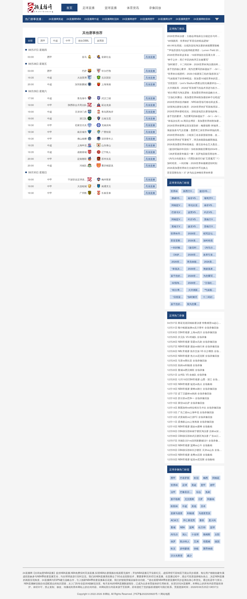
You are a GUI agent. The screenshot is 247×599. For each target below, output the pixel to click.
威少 (189, 555)
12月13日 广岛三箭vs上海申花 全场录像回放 (190, 412)
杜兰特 (201, 527)
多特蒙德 (184, 548)
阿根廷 (215, 477)
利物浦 (190, 513)
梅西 (205, 477)
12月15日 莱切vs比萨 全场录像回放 (185, 402)
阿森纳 (210, 499)
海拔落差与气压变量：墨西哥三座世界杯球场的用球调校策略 (209, 269)
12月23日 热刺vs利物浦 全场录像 (184, 365)
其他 (194, 506)
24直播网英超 (56, 19)
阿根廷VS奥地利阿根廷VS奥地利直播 (176, 205)
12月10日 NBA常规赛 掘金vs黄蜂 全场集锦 (189, 426)
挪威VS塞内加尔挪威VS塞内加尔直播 (176, 198)
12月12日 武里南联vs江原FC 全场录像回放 (189, 417)
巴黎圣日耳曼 (186, 492)
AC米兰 (175, 520)
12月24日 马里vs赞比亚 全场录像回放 (187, 360)
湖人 (184, 534)
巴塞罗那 (184, 477)
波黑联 (100, 40)
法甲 (173, 492)
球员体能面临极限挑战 (193, 262)
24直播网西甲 (147, 19)
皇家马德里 (176, 513)
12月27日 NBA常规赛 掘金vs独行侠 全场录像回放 (193, 346)
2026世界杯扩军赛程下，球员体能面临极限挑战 (192, 139)
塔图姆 (206, 541)
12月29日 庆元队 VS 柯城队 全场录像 (187, 337)
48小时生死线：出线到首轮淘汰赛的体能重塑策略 (193, 45)
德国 (217, 541)
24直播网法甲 (165, 19)
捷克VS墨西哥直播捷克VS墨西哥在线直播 (193, 227)
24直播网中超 (91, 19)
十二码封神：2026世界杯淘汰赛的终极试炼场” (208, 297)
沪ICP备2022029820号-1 (146, 593)
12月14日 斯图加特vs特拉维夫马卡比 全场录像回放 (194, 407)
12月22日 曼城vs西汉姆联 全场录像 (185, 370)
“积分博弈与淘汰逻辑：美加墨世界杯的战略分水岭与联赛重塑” (176, 290)
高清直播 (150, 57)
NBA (182, 527)
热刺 (207, 492)
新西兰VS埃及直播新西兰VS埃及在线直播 (188, 191)
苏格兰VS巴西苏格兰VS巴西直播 (209, 227)
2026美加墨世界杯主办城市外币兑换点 (187, 167)
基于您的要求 (176, 276)
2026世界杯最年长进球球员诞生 (193, 234)
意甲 (203, 485)
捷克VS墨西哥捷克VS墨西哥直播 (204, 191)
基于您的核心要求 (176, 304)
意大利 (212, 520)
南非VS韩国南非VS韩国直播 (193, 198)
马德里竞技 (204, 513)
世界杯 (174, 191)
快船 (196, 548)
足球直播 (89, 7)
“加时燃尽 (192, 297)
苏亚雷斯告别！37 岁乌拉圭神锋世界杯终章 (190, 172)
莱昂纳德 (208, 548)
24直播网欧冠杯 (110, 19)
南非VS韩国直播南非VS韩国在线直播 (209, 205)
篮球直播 (111, 7)
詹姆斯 (206, 534)
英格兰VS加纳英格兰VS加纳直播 (209, 220)
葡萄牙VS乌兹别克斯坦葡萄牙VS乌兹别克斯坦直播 (209, 198)
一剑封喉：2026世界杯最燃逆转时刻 (176, 248)
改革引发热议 (209, 255)
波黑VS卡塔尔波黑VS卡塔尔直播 (193, 212)
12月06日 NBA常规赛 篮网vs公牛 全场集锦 (189, 445)
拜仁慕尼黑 (189, 520)
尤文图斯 (189, 499)
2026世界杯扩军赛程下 (176, 262)
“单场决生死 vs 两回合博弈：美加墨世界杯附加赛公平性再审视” (176, 269)
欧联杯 (174, 506)
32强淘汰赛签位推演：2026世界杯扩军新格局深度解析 (176, 283)
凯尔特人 (184, 541)
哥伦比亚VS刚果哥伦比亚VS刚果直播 (193, 205)
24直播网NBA (74, 19)
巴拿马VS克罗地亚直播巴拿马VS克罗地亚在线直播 (176, 212)
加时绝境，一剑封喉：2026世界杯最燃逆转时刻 (192, 163)
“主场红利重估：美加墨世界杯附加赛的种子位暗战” (194, 97)
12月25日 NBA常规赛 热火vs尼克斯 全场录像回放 (193, 355)
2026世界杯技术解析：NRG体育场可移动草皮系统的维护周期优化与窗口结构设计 (193, 283)
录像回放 (155, 7)
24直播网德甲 (129, 19)
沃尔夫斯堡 (176, 555)
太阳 (217, 534)
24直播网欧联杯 (202, 19)
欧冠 (196, 477)
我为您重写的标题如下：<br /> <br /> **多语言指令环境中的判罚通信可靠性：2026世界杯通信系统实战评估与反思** (193, 304)
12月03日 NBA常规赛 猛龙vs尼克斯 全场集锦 (191, 459)
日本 (203, 506)
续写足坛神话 (209, 234)
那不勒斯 (175, 499)
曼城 (173, 527)
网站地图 (165, 593)
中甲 (68, 40)
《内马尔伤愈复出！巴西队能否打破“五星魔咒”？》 (194, 158)
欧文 (173, 548)
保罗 (173, 541)
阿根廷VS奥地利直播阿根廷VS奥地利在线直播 (176, 220)
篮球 (212, 527)
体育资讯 (133, 7)
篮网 (191, 527)
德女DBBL (83, 40)
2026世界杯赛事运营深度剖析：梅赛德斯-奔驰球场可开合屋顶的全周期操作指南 (193, 269)
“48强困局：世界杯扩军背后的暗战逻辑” (188, 40)
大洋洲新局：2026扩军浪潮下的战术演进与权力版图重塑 (193, 290)
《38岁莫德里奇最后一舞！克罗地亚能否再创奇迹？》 (176, 255)
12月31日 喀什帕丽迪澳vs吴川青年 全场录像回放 (193, 327)
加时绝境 (208, 240)
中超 (55, 40)
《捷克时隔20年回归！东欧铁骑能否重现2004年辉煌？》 (193, 248)
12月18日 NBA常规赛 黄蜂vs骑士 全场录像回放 (192, 388)
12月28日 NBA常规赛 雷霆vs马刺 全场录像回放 (192, 341)
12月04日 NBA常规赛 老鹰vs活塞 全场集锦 (189, 454)
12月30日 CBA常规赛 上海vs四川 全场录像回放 (192, 332)
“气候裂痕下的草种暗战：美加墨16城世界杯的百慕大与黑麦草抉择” (209, 290)
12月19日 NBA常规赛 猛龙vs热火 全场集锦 (189, 384)
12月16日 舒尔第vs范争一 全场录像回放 (188, 398)
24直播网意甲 (183, 19)
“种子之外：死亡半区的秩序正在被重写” (188, 59)
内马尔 (174, 534)
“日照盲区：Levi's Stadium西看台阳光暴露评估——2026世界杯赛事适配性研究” (176, 297)
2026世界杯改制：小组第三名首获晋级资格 (193, 255)
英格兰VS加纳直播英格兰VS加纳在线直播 (176, 227)
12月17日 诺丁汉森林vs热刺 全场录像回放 (189, 393)
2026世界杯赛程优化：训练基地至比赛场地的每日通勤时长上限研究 (193, 276)
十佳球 (195, 534)
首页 (69, 7)
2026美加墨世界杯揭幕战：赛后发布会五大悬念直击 (209, 262)
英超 (194, 485)
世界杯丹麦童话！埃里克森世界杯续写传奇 (176, 234)
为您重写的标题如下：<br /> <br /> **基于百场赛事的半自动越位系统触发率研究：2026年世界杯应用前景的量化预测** (209, 276)
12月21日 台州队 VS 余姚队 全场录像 (187, 374)
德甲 (212, 485)
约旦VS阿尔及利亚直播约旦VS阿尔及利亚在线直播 (193, 220)
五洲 (196, 541)
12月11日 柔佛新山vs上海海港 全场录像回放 (190, 421)
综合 (198, 492)
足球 (184, 485)
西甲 (42, 40)
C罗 (201, 499)
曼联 (201, 520)
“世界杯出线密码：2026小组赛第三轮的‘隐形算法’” (193, 73)
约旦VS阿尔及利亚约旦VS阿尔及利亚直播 (209, 212)
